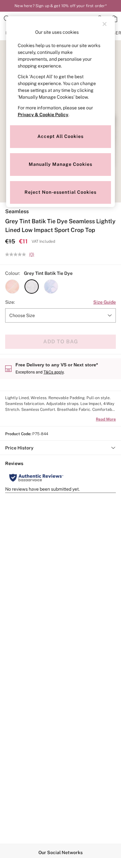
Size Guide (104, 302)
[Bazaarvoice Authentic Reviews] (36, 478)
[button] (12, 286)
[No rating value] (17, 254)
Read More (106, 419)
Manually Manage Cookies (60, 164)
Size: (10, 302)
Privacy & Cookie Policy (43, 114)
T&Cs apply (54, 371)
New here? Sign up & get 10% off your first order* (60, 6)
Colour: (12, 273)
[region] (60, 111)
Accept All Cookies (60, 136)
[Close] (104, 24)
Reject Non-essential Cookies (60, 192)
